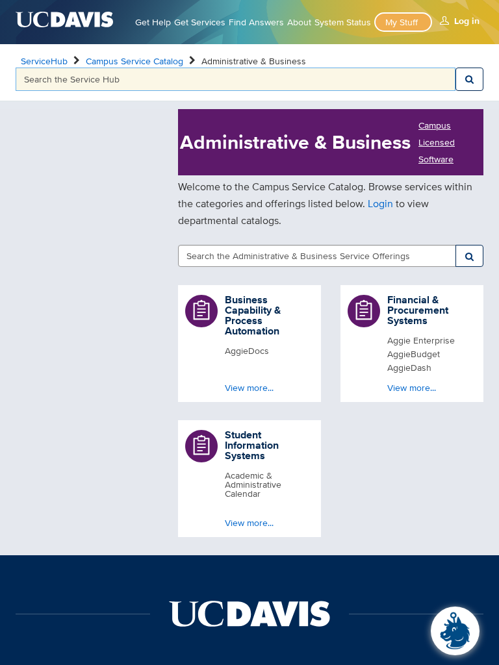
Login (382, 203)
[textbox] (235, 79)
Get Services (199, 22)
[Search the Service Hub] (469, 79)
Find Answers (256, 22)
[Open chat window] (455, 631)
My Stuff (401, 22)
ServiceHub (44, 61)
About (299, 22)
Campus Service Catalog (134, 61)
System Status (342, 22)
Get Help (153, 22)
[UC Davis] (249, 613)
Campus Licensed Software (436, 142)
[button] (249, 343)
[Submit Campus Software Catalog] (469, 256)
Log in (467, 20)
